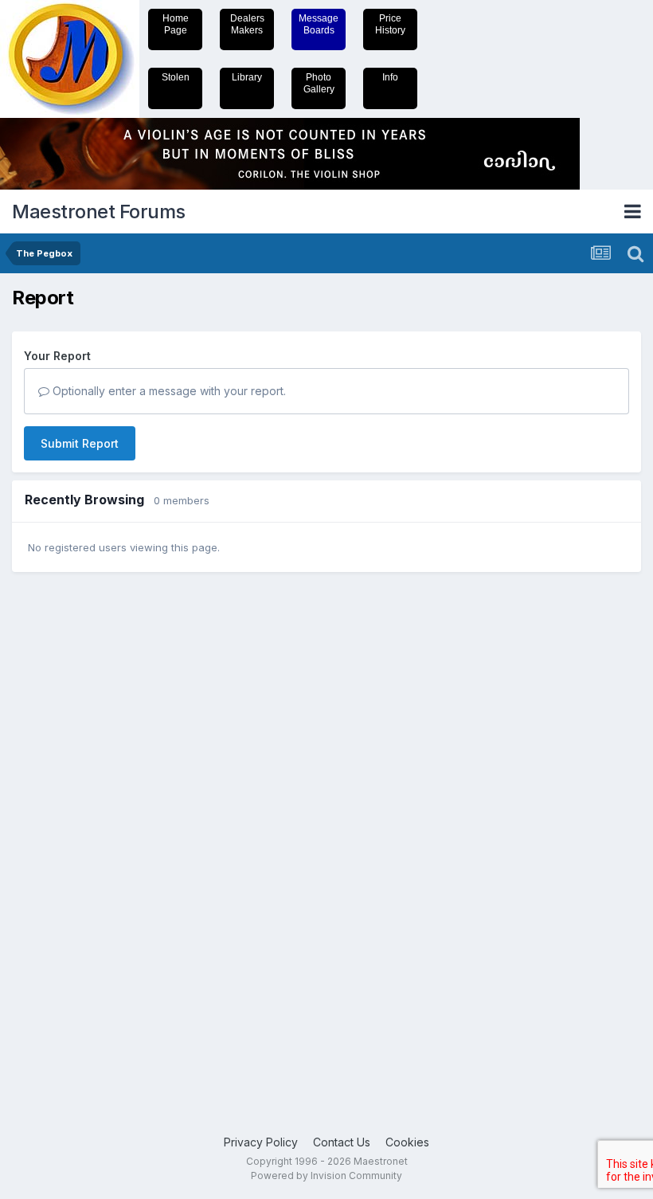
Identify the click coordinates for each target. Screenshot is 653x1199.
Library (247, 77)
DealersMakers (247, 24)
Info (390, 77)
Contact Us (341, 1142)
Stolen (176, 77)
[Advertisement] (75, 831)
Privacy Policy (261, 1142)
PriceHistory (390, 24)
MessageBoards (318, 24)
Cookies (407, 1142)
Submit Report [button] (80, 443)
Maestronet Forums (99, 211)
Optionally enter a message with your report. (167, 391)
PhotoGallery (318, 83)
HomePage (175, 24)
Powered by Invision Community (326, 1175)
